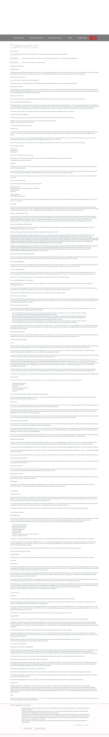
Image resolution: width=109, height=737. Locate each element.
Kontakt (82, 735)
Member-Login (82, 38)
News (70, 38)
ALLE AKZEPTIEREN (15, 54)
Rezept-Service (18, 38)
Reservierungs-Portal (55, 38)
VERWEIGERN (14, 58)
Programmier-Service (36, 38)
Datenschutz (62, 735)
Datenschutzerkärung (78, 725)
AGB (77, 735)
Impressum (70, 735)
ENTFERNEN (13, 62)
